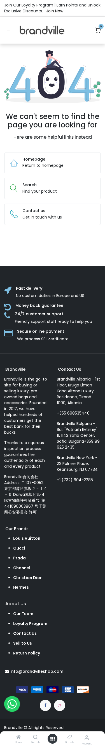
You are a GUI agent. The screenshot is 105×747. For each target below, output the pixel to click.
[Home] (18, 737)
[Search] (35, 737)
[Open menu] (52, 738)
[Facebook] (45, 705)
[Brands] (69, 737)
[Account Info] (86, 737)
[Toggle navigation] (8, 30)
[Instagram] (59, 705)
